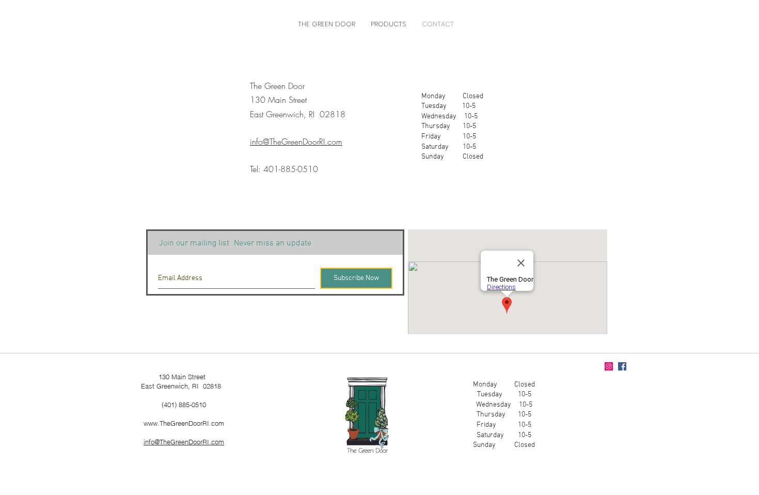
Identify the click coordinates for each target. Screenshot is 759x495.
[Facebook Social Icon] (622, 366)
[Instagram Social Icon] (609, 366)
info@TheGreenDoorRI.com (184, 442)
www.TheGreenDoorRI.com (184, 423)
